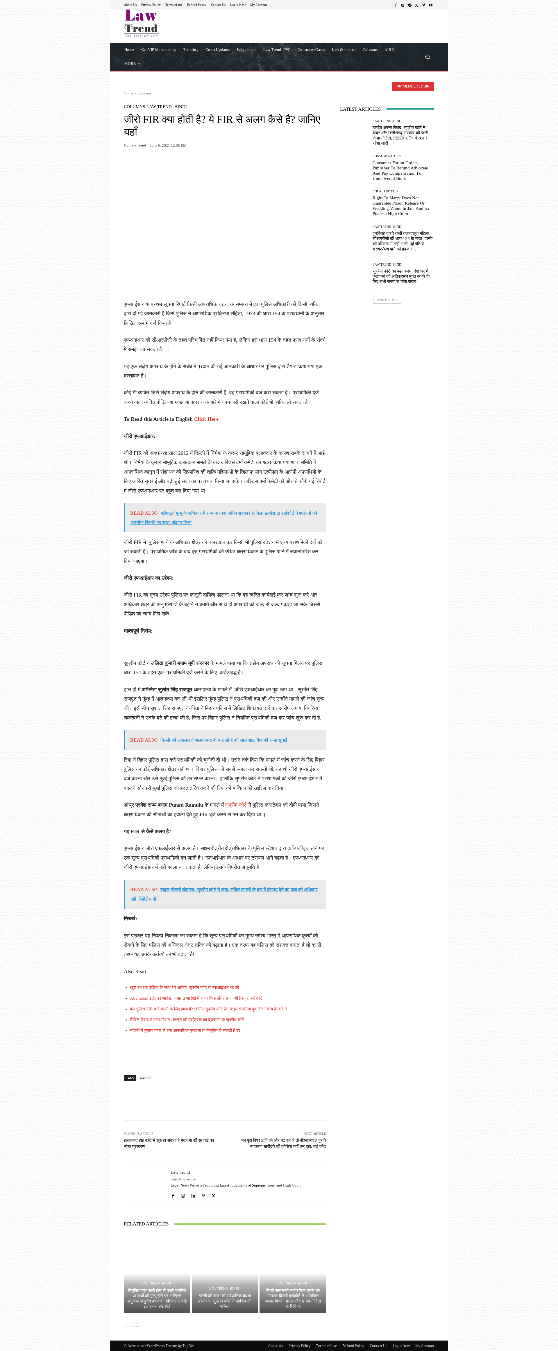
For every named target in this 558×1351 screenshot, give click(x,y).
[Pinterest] (183, 163)
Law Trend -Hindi (166, 107)
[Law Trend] (147, 1183)
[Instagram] (402, 4)
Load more (385, 299)
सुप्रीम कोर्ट (236, 805)
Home (129, 93)
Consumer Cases (387, 156)
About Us (275, 1345)
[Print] (170, 163)
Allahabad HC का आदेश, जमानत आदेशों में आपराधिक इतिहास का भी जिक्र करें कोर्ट (196, 998)
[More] (197, 163)
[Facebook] (395, 4)
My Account (424, 1345)
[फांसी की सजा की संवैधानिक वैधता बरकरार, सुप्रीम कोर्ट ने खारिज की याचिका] (225, 1273)
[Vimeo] (423, 4)
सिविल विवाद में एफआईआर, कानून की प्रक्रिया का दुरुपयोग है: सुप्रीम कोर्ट (187, 1019)
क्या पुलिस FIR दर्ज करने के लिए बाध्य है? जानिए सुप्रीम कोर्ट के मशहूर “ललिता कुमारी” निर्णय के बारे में (208, 1009)
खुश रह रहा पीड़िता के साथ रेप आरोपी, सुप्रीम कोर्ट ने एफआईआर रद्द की (184, 987)
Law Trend (137, 145)
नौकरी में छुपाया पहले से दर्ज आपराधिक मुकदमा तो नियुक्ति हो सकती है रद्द (185, 1030)
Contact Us (378, 1345)
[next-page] (136, 1323)
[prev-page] (127, 1323)
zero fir (145, 1078)
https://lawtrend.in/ (183, 1179)
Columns (144, 93)
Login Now (401, 1345)
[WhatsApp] (143, 163)
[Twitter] (416, 4)
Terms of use (326, 1345)
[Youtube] (430, 4)
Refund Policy (353, 1345)
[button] (427, 56)
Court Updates (385, 191)
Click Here (206, 419)
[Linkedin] (193, 1194)
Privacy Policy (299, 1345)
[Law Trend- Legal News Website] (165, 23)
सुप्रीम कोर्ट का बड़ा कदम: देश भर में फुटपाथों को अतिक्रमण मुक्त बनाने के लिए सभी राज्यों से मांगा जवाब (401, 276)
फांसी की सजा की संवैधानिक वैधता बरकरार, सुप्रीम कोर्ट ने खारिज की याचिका (224, 1301)
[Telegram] (409, 4)
